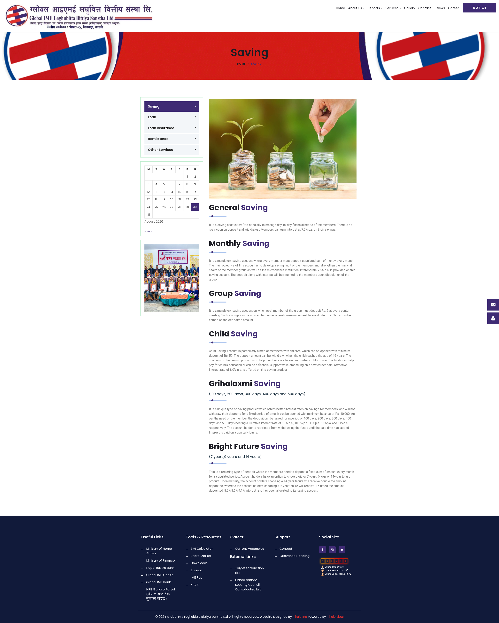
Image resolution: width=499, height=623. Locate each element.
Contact (424, 8)
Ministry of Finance (160, 560)
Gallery (409, 8)
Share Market (201, 556)
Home (340, 8)
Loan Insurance (161, 128)
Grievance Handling (295, 556)
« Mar (148, 231)
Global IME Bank (158, 582)
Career (453, 8)
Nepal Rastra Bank (160, 567)
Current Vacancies (249, 548)
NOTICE (479, 7)
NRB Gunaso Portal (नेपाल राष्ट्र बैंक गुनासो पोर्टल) (160, 594)
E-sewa (196, 570)
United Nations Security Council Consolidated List (248, 585)
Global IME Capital (160, 575)
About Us (355, 8)
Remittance (158, 138)
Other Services (160, 149)
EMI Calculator (202, 548)
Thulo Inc (300, 616)
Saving (153, 106)
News (441, 8)
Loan (152, 117)
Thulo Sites (335, 616)
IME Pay (196, 577)
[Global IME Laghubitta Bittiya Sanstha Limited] (62, 16)
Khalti (195, 584)
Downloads (199, 563)
